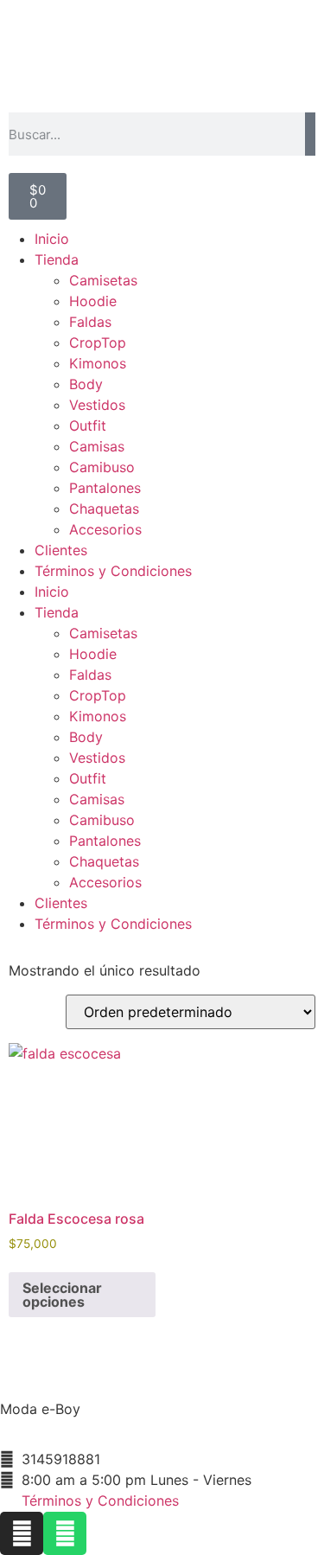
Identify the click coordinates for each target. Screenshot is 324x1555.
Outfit (87, 425)
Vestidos (97, 404)
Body (86, 384)
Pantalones (105, 487)
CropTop (97, 342)
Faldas (90, 321)
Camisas (96, 446)
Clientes (61, 550)
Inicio (52, 238)
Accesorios (105, 529)
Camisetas (103, 280)
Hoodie (93, 301)
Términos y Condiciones (113, 570)
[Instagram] (21, 1533)
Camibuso (102, 467)
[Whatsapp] (64, 1533)
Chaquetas (104, 508)
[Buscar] (310, 134)
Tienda (57, 259)
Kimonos (97, 363)
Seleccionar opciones (62, 1294)
